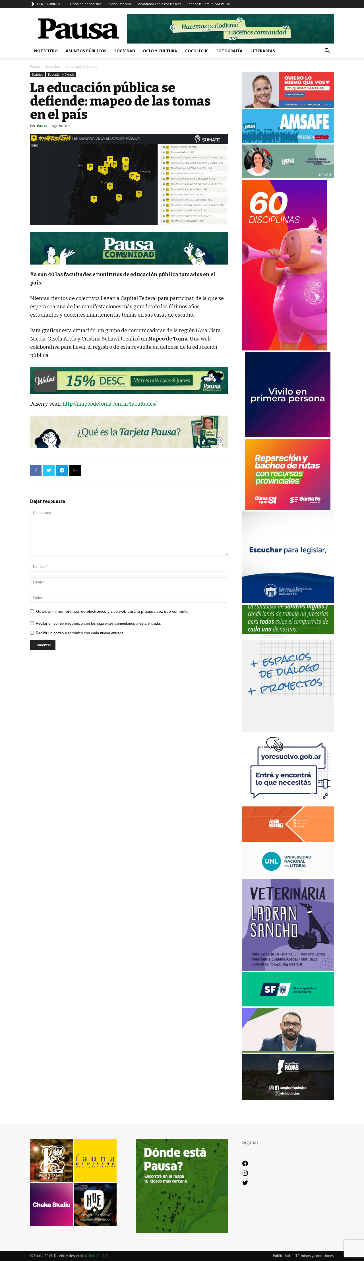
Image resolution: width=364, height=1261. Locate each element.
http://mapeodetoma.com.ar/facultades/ (110, 404)
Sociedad (124, 50)
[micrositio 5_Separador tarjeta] (129, 432)
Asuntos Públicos (86, 50)
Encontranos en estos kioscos (158, 4)
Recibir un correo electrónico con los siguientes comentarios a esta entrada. (98, 623)
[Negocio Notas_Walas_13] (129, 380)
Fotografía (229, 50)
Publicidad (281, 1255)
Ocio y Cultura (160, 50)
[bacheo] (287, 508)
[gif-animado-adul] (288, 637)
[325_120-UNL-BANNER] (288, 875)
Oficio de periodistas (85, 4)
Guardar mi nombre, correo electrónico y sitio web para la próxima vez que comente (112, 611)
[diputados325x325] (288, 601)
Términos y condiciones (314, 1255)
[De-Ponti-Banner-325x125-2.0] (288, 176)
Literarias (263, 50)
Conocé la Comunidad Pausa (208, 4)
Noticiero (46, 50)
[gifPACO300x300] (287, 435)
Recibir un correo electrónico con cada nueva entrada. (80, 633)
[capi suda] (284, 349)
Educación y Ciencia (61, 75)
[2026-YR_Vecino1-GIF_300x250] (287, 803)
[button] (327, 51)
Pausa (35, 66)
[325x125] (288, 106)
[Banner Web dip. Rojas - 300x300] (288, 1098)
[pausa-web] (288, 840)
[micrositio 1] (129, 248)
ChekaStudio (97, 1255)
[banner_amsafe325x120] (288, 141)
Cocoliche (196, 50)
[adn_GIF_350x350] (288, 731)
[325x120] (288, 1005)
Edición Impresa (119, 4)
